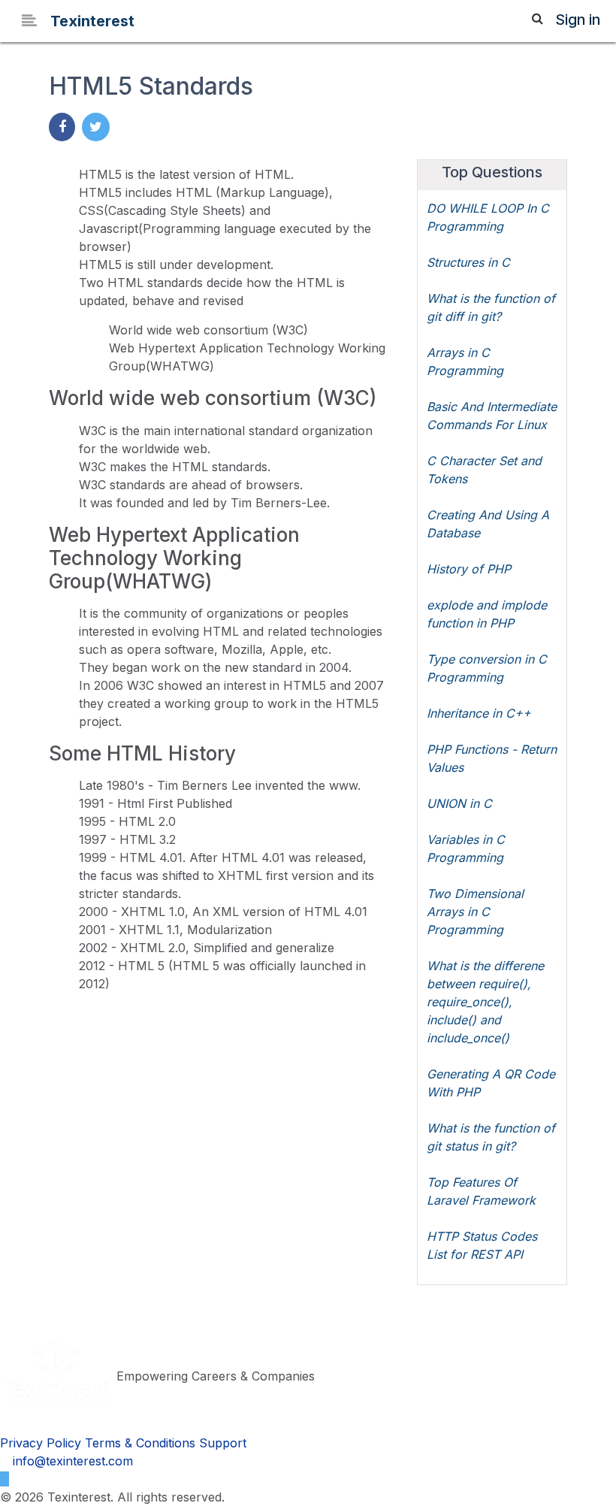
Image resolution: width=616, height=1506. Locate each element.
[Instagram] (17, 1478)
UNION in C (459, 803)
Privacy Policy (40, 1442)
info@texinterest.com (71, 1460)
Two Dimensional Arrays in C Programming (475, 911)
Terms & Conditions (140, 1442)
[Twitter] (4, 1478)
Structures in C (468, 262)
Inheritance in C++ (479, 713)
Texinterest (92, 21)
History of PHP (469, 568)
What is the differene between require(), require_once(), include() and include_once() (485, 1001)
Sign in (577, 20)
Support (222, 1442)
